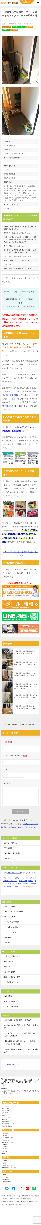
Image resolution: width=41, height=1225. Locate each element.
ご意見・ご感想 (6, 1117)
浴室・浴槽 (23, 881)
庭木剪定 (7, 942)
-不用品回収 (5, 1133)
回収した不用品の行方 (12, 977)
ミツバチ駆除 (11, 932)
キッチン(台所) (28, 878)
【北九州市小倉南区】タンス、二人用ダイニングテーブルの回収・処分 (25, 663)
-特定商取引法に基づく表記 (9, 1167)
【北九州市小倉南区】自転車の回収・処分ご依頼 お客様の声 (24, 652)
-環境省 (4, 1175)
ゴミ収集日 (8, 996)
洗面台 (30, 881)
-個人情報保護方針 (7, 1165)
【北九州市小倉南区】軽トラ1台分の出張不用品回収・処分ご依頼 (25, 674)
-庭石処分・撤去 (6, 1140)
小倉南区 (14, 30)
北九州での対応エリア (12, 956)
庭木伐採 (7, 937)
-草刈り (4, 1153)
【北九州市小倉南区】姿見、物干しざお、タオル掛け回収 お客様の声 (25, 696)
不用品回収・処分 (18, 27)
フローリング (8, 878)
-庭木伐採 (4, 1149)
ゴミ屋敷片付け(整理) (12, 853)
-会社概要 (4, 1160)
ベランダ (11, 883)
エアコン (18, 878)
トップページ (5, 1106)
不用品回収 (8, 848)
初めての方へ (5, 1108)
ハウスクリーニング (14, 873)
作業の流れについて (11, 961)
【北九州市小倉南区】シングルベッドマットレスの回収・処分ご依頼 (31, 724)
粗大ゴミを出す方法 (11, 1001)
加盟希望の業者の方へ (11, 1064)
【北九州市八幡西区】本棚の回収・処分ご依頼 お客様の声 (11, 724)
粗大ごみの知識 (12, 1006)
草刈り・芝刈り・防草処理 (13, 911)
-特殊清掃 (4, 1144)
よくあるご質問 (9, 972)
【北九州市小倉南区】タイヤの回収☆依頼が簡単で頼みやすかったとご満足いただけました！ (25, 686)
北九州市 (29, 27)
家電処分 (6, 30)
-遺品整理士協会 (6, 1181)
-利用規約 (4, 1163)
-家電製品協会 (5, 1179)
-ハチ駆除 (4, 1146)
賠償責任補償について (8, 1124)
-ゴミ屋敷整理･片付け (7, 1138)
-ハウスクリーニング (7, 1142)
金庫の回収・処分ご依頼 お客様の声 (17, 1020)
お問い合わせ (5, 1121)
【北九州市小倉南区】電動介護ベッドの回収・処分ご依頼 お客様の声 (25, 707)
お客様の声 (6, 27)
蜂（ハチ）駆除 (9, 917)
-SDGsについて (6, 1177)
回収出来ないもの (13, 982)
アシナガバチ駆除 (13, 922)
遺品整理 (7, 858)
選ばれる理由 (5, 1110)
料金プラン (8, 967)
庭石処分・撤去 (9, 906)
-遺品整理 (4, 1135)
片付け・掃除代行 (10, 843)
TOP (20, 1082)
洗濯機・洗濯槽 (12, 886)
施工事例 (4, 1115)
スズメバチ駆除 (12, 927)
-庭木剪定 (4, 1151)
